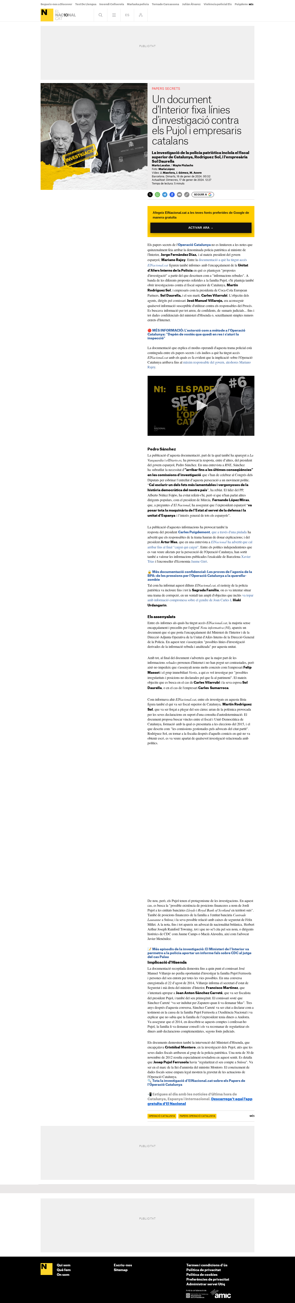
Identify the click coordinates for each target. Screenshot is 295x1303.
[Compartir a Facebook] (172, 194)
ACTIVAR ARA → (201, 227)
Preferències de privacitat (207, 1279)
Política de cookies (201, 1274)
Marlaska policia (138, 4)
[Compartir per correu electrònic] (179, 194)
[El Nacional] (47, 15)
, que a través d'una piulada (212, 532)
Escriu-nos (123, 1265)
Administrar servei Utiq (205, 1284)
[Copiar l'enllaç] (186, 194)
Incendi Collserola (111, 4)
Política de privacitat (203, 1270)
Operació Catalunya (194, 245)
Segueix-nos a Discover (56, 4)
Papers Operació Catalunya (197, 1116)
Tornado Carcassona (165, 4)
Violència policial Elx (218, 4)
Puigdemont (243, 4)
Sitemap (121, 1270)
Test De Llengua (85, 4)
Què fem (64, 1270)
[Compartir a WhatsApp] (157, 194)
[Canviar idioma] (127, 15)
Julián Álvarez (191, 4)
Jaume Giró (199, 561)
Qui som (63, 1265)
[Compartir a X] (150, 194)
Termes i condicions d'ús (206, 1265)
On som (63, 1274)
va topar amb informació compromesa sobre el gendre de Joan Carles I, (200, 597)
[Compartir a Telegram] (164, 194)
